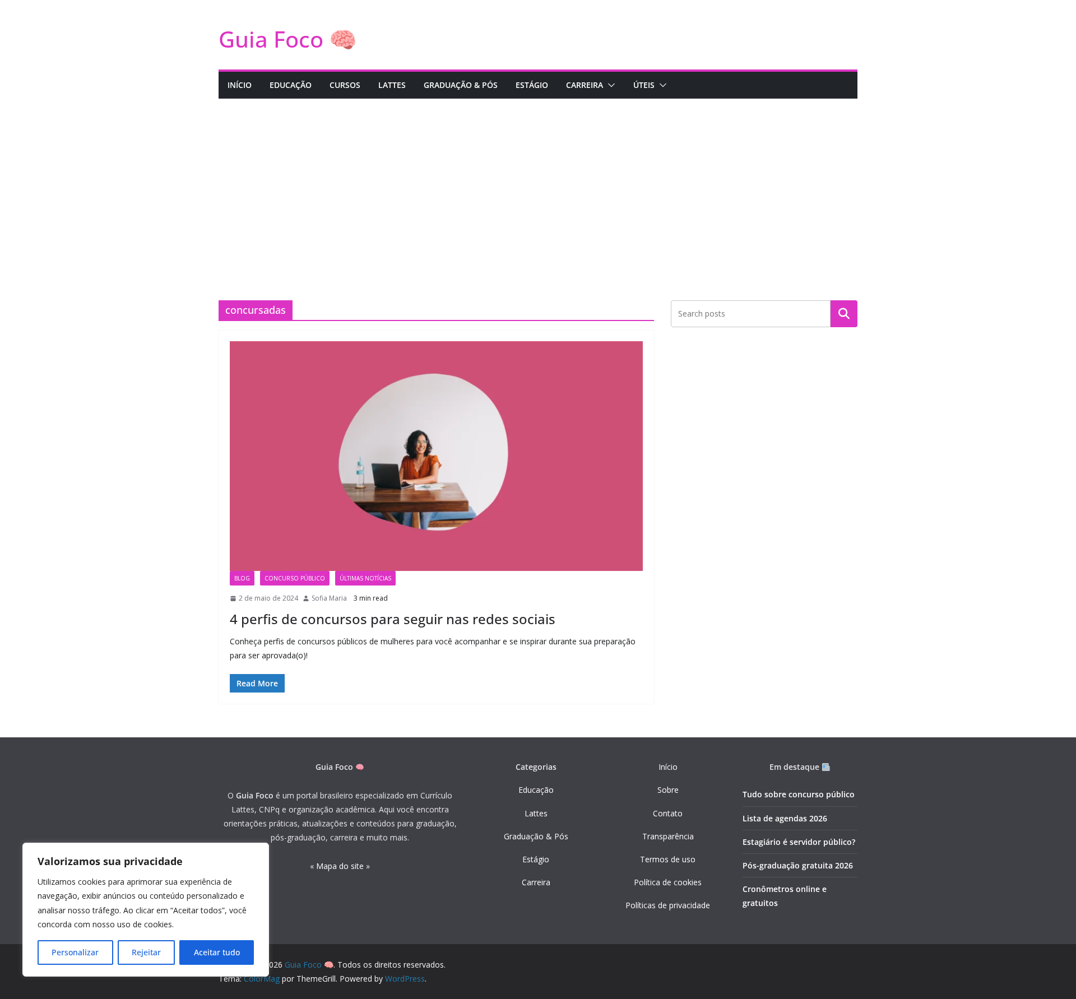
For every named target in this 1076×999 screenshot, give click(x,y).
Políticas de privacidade (667, 905)
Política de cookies (668, 882)
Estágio (535, 859)
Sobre (668, 789)
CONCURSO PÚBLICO (295, 578)
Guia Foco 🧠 (288, 39)
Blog (242, 578)
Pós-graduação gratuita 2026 (798, 865)
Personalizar (75, 952)
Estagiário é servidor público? (799, 842)
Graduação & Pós (536, 836)
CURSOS (345, 85)
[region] (145, 910)
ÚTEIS (644, 85)
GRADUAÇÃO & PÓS (461, 85)
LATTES (392, 85)
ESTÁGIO (532, 85)
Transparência (668, 836)
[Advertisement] (538, 182)
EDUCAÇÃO (291, 85)
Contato (668, 813)
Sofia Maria (329, 598)
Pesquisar (844, 314)
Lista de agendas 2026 (785, 818)
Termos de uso (667, 859)
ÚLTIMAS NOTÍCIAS (365, 578)
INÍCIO (240, 85)
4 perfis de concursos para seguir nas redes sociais (392, 619)
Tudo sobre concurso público (799, 794)
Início (668, 766)
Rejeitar (146, 952)
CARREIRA (584, 85)
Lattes (536, 813)
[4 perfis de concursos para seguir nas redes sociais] (436, 456)
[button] (609, 85)
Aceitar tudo (217, 952)
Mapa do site (340, 866)
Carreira (536, 882)
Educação (536, 789)
